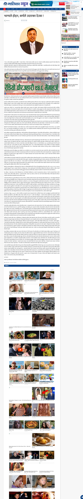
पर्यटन (48, 9)
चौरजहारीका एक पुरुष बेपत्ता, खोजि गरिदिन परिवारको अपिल (73, 29)
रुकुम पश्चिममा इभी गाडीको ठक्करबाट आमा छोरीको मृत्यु (72, 17)
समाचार (8, 9)
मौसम (16, 11)
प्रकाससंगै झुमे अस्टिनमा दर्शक (73, 79)
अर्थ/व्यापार (29, 9)
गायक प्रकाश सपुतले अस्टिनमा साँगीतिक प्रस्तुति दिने (73, 85)
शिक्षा (45, 9)
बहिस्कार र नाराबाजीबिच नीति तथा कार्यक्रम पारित (71, 66)
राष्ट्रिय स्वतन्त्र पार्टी (39, 11)
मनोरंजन (34, 9)
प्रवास (42, 9)
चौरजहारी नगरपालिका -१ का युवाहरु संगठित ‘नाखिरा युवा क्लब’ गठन (70, 54)
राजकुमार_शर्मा (32, 11)
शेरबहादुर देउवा (53, 11)
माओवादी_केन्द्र (21, 11)
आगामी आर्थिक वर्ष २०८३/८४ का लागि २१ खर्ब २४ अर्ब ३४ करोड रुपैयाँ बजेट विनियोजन (73, 24)
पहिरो (27, 11)
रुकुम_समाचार (46, 11)
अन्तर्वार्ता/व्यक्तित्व (23, 9)
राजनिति (11, 11)
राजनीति (12, 9)
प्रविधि (60, 9)
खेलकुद (56, 9)
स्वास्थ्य (52, 9)
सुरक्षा (38, 9)
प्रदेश (16, 9)
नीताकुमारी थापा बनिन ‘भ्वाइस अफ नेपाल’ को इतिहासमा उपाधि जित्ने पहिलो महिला (73, 74)
